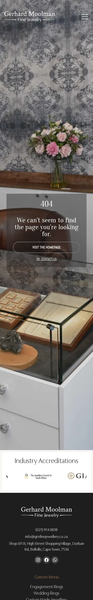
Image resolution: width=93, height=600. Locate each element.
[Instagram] (38, 560)
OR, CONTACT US (46, 259)
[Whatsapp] (55, 560)
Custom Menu (46, 576)
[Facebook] (46, 560)
